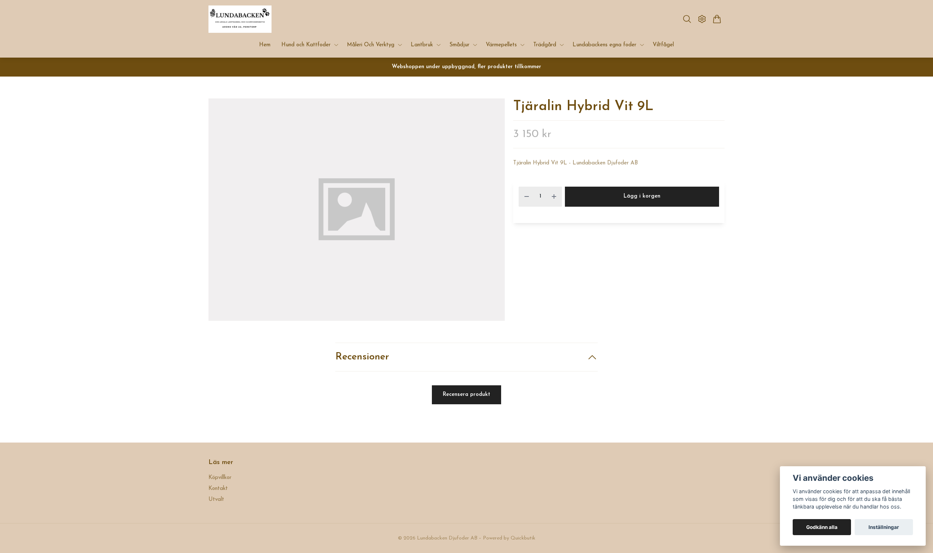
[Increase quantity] (554, 196)
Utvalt (216, 499)
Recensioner (362, 357)
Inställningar (883, 527)
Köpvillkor (219, 477)
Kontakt (218, 488)
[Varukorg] (717, 19)
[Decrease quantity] (526, 196)
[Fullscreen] (356, 209)
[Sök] (686, 19)
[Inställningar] (702, 19)
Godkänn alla (822, 527)
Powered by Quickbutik (509, 538)
